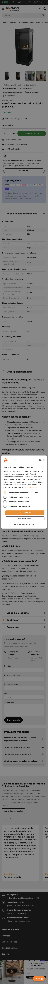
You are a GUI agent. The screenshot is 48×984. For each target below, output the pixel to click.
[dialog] (24, 492)
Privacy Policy (32, 487)
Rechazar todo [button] (25, 519)
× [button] (44, 460)
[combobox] (40, 460)
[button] (24, 524)
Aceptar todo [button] (25, 513)
